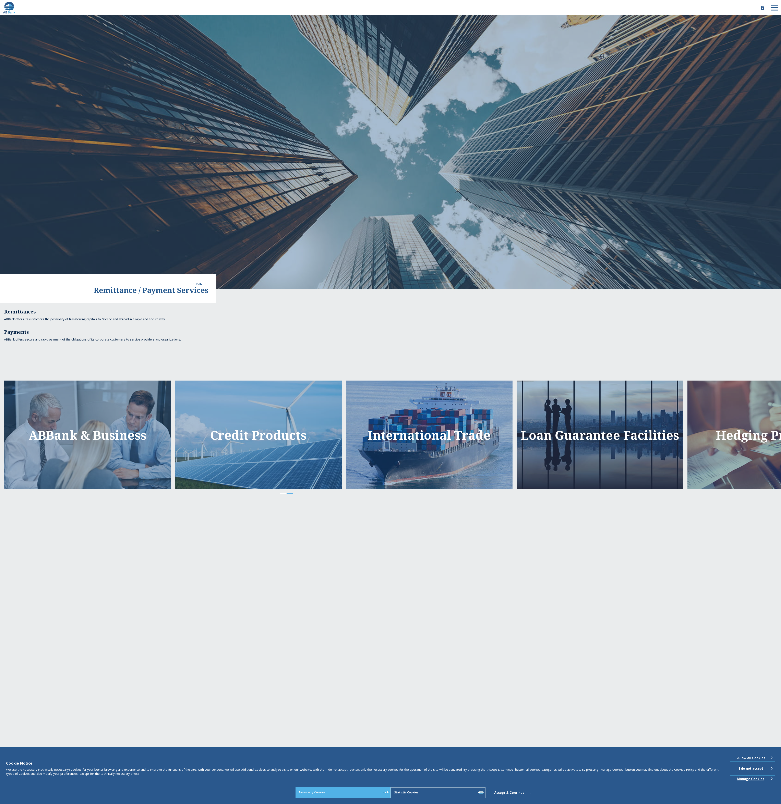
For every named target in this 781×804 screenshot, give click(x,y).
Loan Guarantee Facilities (600, 435)
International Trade (429, 435)
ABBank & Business (87, 435)
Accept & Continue (509, 792)
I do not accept (751, 768)
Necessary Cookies (312, 792)
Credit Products (258, 435)
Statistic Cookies (406, 792)
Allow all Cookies (751, 758)
